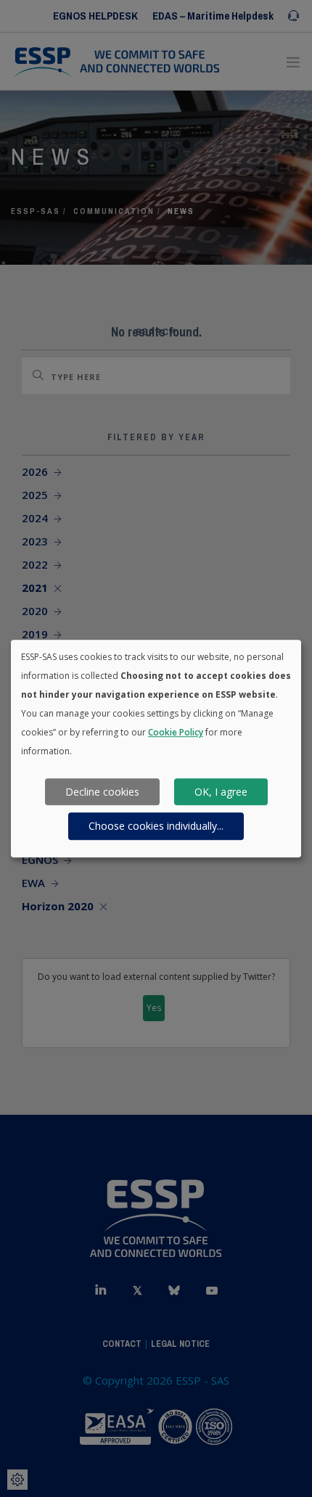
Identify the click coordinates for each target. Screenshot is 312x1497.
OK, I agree (220, 792)
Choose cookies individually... (156, 826)
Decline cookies (102, 792)
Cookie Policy (175, 732)
